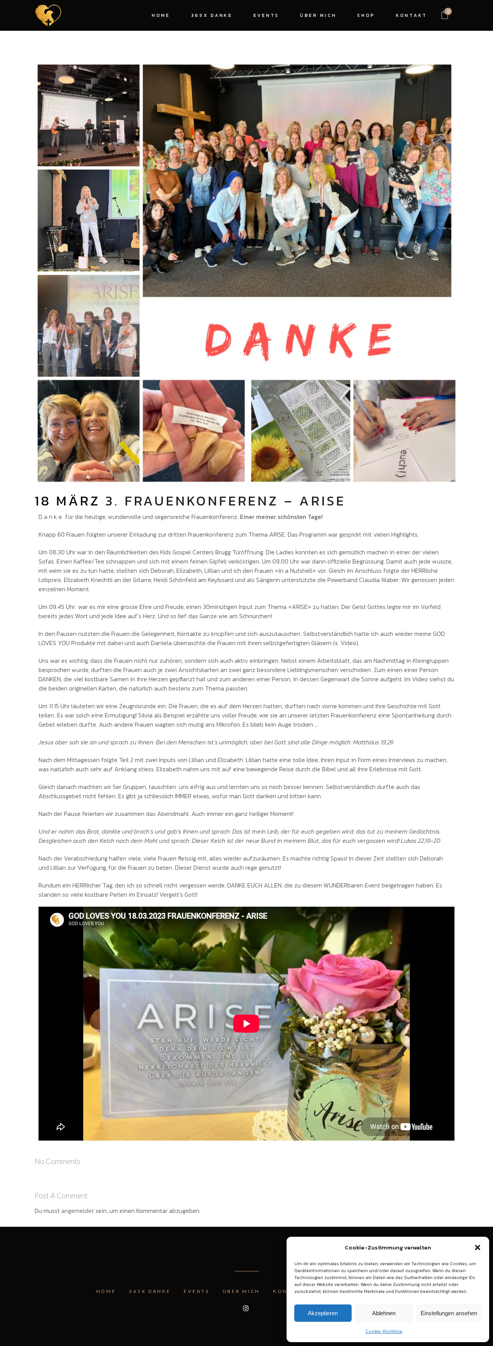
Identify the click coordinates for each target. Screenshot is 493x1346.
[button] (477, 1247)
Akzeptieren (323, 1313)
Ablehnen (384, 1313)
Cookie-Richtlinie (384, 1331)
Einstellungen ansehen (449, 1313)
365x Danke (150, 1291)
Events (196, 1291)
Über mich (241, 1291)
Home (106, 1291)
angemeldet (77, 1210)
